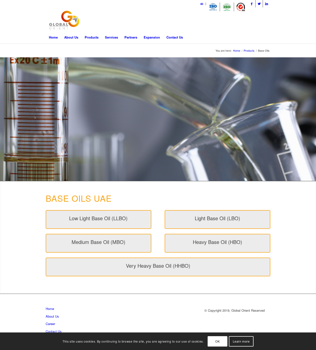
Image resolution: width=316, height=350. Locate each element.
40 (201, 4)
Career (50, 323)
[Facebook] (251, 3)
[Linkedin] (266, 3)
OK (217, 341)
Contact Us (54, 331)
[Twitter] (259, 3)
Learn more (241, 341)
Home (236, 50)
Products (249, 50)
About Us (52, 316)
